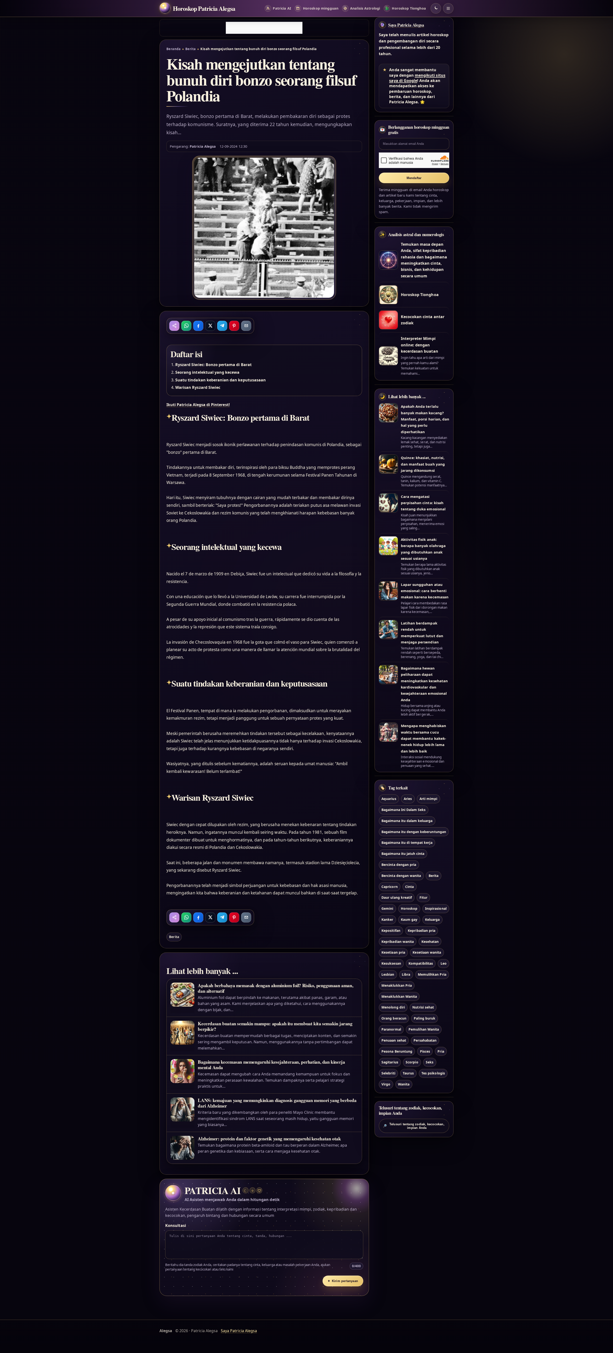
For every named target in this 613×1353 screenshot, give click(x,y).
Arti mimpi (428, 799)
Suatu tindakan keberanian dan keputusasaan (220, 380)
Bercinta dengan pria (398, 864)
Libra (406, 974)
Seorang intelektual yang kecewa (207, 372)
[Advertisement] (264, 28)
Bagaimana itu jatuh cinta (402, 853)
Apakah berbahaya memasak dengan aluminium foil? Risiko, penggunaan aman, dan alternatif (275, 988)
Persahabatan (425, 1040)
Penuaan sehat (393, 1040)
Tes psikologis (433, 1073)
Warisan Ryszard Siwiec (197, 387)
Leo (444, 963)
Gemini (387, 908)
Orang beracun (393, 1018)
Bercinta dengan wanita (401, 875)
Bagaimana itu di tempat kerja (406, 842)
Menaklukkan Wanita (399, 996)
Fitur (423, 897)
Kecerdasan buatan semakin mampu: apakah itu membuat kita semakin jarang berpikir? (275, 1026)
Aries (408, 799)
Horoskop (409, 908)
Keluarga (432, 919)
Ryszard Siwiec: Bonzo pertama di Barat (213, 364)
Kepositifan (390, 930)
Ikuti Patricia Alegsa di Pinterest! (198, 404)
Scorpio (412, 1062)
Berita (190, 49)
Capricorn (389, 886)
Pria (440, 1051)
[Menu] (448, 8)
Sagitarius (389, 1062)
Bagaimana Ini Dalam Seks (403, 809)
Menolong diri (393, 1007)
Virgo (385, 1084)
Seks (429, 1062)
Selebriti (388, 1073)
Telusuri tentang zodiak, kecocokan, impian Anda (413, 1126)
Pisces (425, 1051)
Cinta (409, 886)
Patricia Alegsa (203, 146)
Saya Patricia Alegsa (406, 25)
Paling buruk (424, 1018)
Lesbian (387, 974)
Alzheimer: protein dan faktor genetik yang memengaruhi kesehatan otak (269, 1138)
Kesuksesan (391, 963)
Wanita (403, 1084)
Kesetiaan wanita (427, 952)
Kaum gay (409, 919)
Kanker (387, 919)
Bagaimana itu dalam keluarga (406, 820)
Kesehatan (430, 941)
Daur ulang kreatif (396, 897)
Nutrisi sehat (423, 1007)
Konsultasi (175, 1225)
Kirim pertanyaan (343, 1281)
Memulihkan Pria (432, 974)
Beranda (173, 49)
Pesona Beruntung (396, 1051)
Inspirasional (436, 908)
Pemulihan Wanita (424, 1029)
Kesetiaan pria (393, 952)
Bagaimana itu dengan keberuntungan (413, 831)
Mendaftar (414, 178)
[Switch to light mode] (436, 8)
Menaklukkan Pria (396, 985)
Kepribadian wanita (397, 941)
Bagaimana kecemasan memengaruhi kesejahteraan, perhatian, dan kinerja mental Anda (271, 1064)
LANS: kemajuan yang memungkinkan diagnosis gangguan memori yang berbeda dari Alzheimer (277, 1103)
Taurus (408, 1073)
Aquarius (388, 799)
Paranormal (391, 1029)
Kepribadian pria (421, 930)
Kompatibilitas (421, 963)
